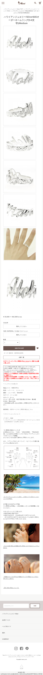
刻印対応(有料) (18, 353)
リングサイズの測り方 (11, 384)
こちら (26, 361)
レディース (11, 390)
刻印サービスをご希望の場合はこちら (21, 409)
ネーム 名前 (13, 395)
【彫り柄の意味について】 (11, 588)
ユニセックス (20, 390)
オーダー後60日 (8, 353)
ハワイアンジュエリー (12, 655)
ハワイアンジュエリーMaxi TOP (13, 9)
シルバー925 (11, 393)
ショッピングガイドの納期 (16, 370)
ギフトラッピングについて (12, 414)
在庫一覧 (21, 357)
